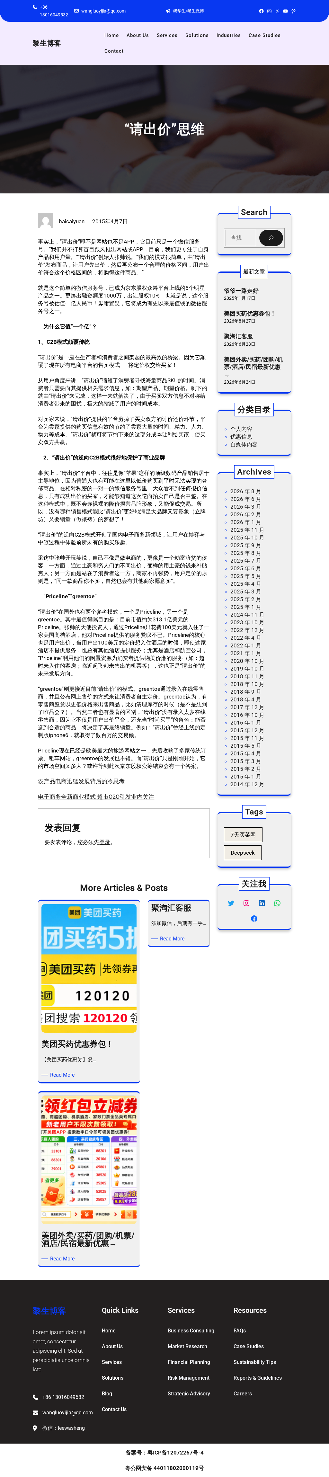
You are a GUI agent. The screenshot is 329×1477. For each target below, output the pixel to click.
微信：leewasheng (63, 1428)
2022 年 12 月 (247, 630)
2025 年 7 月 (245, 560)
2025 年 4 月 (245, 584)
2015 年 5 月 (245, 746)
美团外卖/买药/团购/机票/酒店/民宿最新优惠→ (253, 367)
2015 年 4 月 (245, 753)
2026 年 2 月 (245, 514)
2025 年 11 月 (247, 530)
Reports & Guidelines (258, 1378)
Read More (63, 1075)
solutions (112, 1378)
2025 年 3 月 (245, 591)
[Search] (271, 238)
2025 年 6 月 (245, 568)
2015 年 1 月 (245, 776)
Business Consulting (191, 1331)
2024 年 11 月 (247, 614)
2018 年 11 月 (247, 676)
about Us (112, 1346)
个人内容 (241, 429)
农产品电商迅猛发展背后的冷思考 (81, 781)
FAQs (240, 1331)
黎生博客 (47, 43)
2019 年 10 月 (247, 668)
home (109, 1331)
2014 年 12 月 (247, 784)
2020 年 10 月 (247, 661)
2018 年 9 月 (245, 692)
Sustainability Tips (255, 1362)
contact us (114, 1409)
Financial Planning (189, 1362)
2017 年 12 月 (247, 707)
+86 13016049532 (63, 1397)
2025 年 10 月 (247, 537)
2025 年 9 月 (245, 545)
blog (107, 1394)
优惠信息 (241, 436)
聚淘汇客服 (238, 336)
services (112, 1362)
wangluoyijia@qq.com (103, 10)
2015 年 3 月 (245, 761)
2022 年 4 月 (245, 638)
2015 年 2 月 (245, 769)
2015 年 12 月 (247, 730)
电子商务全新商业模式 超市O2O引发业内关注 (96, 796)
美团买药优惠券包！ (250, 313)
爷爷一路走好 (241, 290)
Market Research (187, 1346)
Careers (243, 1394)
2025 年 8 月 (245, 553)
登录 (104, 842)
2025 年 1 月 (245, 607)
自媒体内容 (244, 444)
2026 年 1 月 (245, 522)
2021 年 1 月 (245, 653)
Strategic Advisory (189, 1394)
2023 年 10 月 (247, 622)
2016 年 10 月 (247, 715)
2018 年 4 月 (245, 699)
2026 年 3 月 (245, 506)
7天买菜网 (243, 835)
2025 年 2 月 (245, 599)
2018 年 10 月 (247, 684)
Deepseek (243, 853)
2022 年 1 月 (245, 645)
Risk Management (188, 1378)
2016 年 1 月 (245, 722)
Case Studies (249, 1346)
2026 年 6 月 (245, 499)
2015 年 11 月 (247, 738)
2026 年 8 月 (245, 491)
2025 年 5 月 (245, 576)
